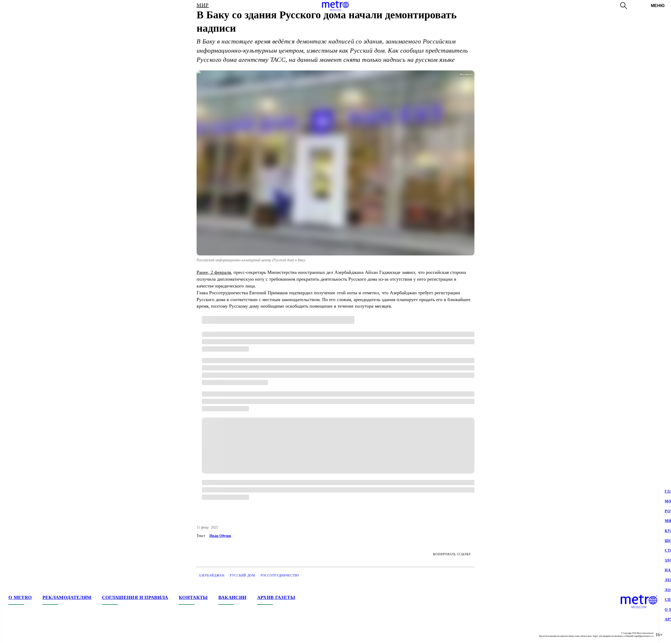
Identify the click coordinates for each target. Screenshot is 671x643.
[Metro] (335, 6)
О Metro (20, 597)
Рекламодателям (66, 597)
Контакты (193, 597)
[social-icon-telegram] (23, 634)
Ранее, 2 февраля (214, 272)
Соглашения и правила (135, 597)
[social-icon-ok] (33, 634)
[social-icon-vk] (12, 634)
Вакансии (232, 597)
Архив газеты (276, 597)
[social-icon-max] (44, 634)
